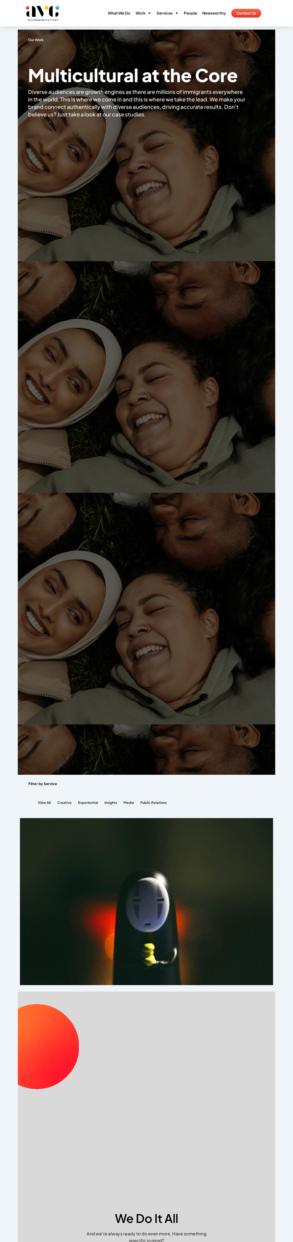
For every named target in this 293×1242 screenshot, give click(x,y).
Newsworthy (214, 13)
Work (140, 13)
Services (165, 13)
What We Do (119, 13)
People (190, 13)
